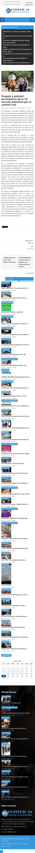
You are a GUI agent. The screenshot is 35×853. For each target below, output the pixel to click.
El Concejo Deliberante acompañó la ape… (15, 777)
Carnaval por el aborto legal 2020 (12, 312)
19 (13, 673)
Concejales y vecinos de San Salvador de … (15, 739)
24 (3, 676)
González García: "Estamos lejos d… (13, 463)
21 (22, 673)
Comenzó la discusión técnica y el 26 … (14, 298)
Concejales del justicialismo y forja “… (14, 605)
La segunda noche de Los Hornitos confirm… (16, 713)
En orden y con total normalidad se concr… (15, 428)
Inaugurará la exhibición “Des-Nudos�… (14, 518)
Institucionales (12, 1)
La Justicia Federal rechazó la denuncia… (15, 637)
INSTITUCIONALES (7, 302)
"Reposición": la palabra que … (11, 703)
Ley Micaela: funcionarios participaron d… (15, 388)
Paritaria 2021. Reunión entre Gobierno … (14, 649)
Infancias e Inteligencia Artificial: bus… (14, 728)
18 (8, 673)
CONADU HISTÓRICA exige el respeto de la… (16, 377)
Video (7, 1)
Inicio (5, 1)
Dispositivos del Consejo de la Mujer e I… (15, 324)
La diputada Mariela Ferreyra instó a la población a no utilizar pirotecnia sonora (25, 262)
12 (13, 671)
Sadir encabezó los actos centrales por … (15, 787)
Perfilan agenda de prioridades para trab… (15, 548)
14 (22, 671)
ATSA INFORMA (6, 585)
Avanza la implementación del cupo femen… (16, 494)
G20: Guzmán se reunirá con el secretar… (15, 473)
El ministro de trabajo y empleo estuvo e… (15, 504)
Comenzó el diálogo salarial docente (13, 627)
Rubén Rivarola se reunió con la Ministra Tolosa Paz (9, 260)
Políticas (30, 243)
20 (17, 673)
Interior (5, 743)
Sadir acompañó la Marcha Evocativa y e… (15, 797)
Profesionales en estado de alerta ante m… (15, 439)
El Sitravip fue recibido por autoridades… (15, 483)
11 (8, 671)
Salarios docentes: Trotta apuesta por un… (15, 288)
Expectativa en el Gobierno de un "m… (14, 354)
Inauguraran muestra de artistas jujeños (14, 538)
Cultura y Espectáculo (7, 4)
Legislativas (6, 339)
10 (3, 671)
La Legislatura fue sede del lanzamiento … (15, 766)
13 (17, 671)
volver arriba (30, 273)
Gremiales (14, 4)
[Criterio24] (17, 10)
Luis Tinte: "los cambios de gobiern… (14, 560)
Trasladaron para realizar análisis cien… (14, 365)
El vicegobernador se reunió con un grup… (15, 345)
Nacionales (5, 283)
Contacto (18, 4)
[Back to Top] (1, 851)
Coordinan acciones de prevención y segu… (15, 453)
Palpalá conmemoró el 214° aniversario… (14, 756)
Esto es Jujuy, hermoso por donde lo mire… (15, 416)
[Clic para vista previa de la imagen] (17, 81)
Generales (17, 1)
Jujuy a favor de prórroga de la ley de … (15, 595)
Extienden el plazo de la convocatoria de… (15, 406)
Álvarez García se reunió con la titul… (14, 396)
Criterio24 (12, 108)
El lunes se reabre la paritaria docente (14, 616)
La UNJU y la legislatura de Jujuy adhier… (15, 334)
